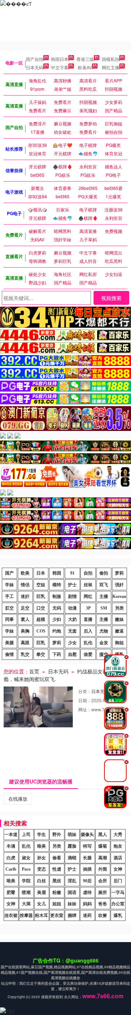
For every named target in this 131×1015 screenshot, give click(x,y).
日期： (84, 700)
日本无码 (34, 67)
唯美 (41, 846)
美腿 (9, 642)
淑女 (26, 857)
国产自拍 (34, 59)
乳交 (25, 654)
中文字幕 (59, 67)
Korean (119, 596)
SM (103, 608)
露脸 (72, 846)
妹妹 (72, 903)
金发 (103, 642)
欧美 (25, 573)
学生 (41, 834)
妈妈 (87, 903)
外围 (102, 869)
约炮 (56, 631)
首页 (34, 671)
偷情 (9, 654)
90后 (87, 880)
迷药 (87, 915)
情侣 (25, 584)
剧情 (72, 596)
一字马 (117, 892)
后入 (88, 631)
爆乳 (118, 915)
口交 (40, 608)
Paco (26, 869)
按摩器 (26, 915)
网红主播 (110, 67)
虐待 (87, 892)
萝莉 (119, 573)
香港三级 (85, 59)
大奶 (72, 619)
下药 (56, 654)
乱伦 (88, 642)
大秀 (118, 834)
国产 (9, 573)
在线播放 (17, 798)
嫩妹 (119, 619)
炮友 (118, 846)
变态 (41, 869)
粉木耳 (41, 915)
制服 (56, 596)
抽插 (87, 869)
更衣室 (56, 915)
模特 (56, 584)
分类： (84, 691)
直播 (88, 619)
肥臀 (11, 892)
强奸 (119, 584)
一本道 (10, 834)
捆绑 (72, 915)
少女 (72, 642)
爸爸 (102, 903)
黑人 (102, 834)
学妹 (9, 584)
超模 (40, 619)
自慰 (72, 654)
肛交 (9, 608)
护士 (72, 584)
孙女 (41, 857)
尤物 (103, 631)
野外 (56, 834)
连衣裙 (10, 915)
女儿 (41, 903)
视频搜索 (111, 298)
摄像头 (87, 834)
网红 (88, 596)
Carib (10, 869)
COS (40, 631)
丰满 (11, 846)
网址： (84, 709)
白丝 (41, 880)
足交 (25, 608)
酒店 (118, 857)
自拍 (88, 573)
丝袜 (88, 584)
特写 (87, 846)
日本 (40, 573)
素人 (25, 619)
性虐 (56, 869)
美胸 (25, 631)
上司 (26, 834)
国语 (72, 892)
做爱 (88, 654)
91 (72, 573)
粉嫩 (56, 892)
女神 (118, 869)
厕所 (102, 892)
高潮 (102, 857)
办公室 (117, 903)
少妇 (56, 619)
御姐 (119, 642)
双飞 (103, 584)
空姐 (40, 584)
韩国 (56, 573)
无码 (56, 608)
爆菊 (102, 846)
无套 (72, 631)
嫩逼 (119, 631)
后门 (118, 880)
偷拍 (103, 573)
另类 (119, 608)
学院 (26, 880)
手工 (9, 596)
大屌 (26, 903)
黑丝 (56, 880)
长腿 (87, 857)
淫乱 (72, 880)
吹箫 (102, 915)
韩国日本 (59, 59)
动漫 (72, 608)
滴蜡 (72, 857)
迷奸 (25, 596)
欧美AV (85, 67)
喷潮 (26, 892)
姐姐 (56, 903)
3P (88, 608)
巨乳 (40, 596)
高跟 (25, 642)
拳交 (40, 654)
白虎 (11, 857)
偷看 (56, 857)
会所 (102, 880)
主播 (103, 596)
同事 (9, 619)
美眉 (41, 892)
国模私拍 (110, 59)
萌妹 (72, 834)
